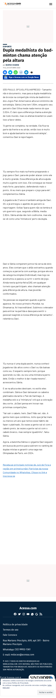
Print (32, 72)
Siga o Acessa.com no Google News (24, 77)
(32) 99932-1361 (22, 649)
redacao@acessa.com (22, 654)
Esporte (7, 46)
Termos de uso (10, 629)
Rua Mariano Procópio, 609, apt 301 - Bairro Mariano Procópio (26, 642)
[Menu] (51, 4)
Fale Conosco (10, 635)
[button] (5, 72)
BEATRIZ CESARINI (12, 65)
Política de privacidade (15, 624)
